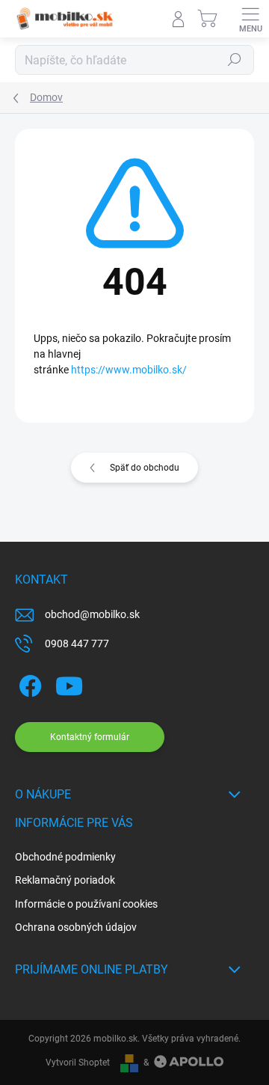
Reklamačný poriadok (65, 880)
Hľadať (234, 60)
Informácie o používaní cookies (86, 904)
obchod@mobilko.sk (92, 614)
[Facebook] (28, 683)
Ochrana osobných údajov (76, 927)
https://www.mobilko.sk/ (129, 370)
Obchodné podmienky (65, 857)
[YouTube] (69, 683)
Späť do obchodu (144, 467)
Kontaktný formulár (89, 737)
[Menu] (250, 18)
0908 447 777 (77, 644)
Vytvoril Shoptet (78, 1062)
